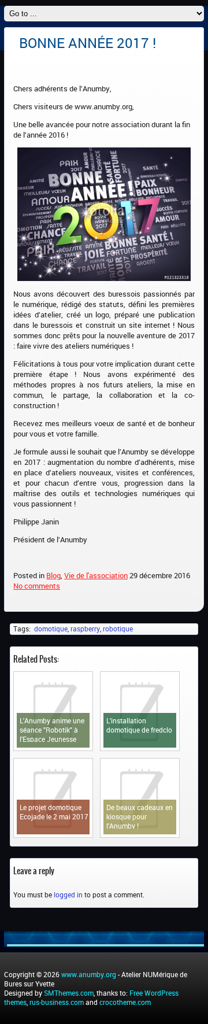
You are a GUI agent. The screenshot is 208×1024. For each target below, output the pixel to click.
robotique (118, 628)
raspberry (85, 628)
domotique (51, 628)
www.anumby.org (88, 974)
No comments (36, 586)
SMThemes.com (69, 992)
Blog (53, 575)
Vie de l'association (96, 575)
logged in (68, 894)
